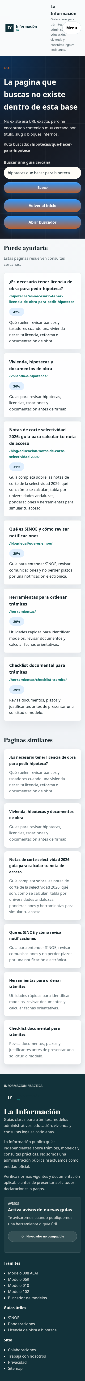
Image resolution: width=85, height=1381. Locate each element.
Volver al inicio (42, 205)
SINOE (13, 1317)
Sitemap (15, 1368)
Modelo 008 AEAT (23, 1273)
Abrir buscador (42, 222)
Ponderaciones (21, 1323)
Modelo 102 (18, 1291)
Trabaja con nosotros (27, 1356)
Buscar (43, 187)
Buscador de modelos (27, 1297)
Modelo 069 (18, 1279)
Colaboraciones (22, 1349)
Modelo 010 (18, 1285)
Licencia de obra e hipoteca (32, 1330)
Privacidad (17, 1362)
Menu (71, 27)
